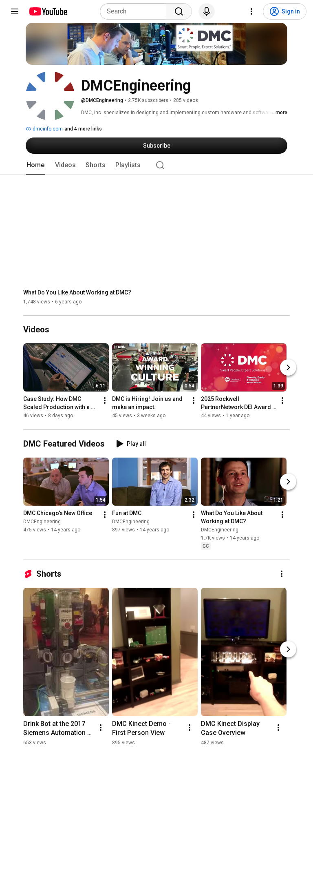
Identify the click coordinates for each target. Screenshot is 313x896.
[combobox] (135, 11)
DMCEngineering (42, 521)
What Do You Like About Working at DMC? (77, 292)
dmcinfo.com (47, 129)
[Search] (179, 11)
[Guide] (15, 11)
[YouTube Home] (48, 11)
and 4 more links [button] (83, 129)
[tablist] (156, 165)
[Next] (288, 368)
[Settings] (251, 11)
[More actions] (105, 401)
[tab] (35, 165)
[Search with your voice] (206, 11)
